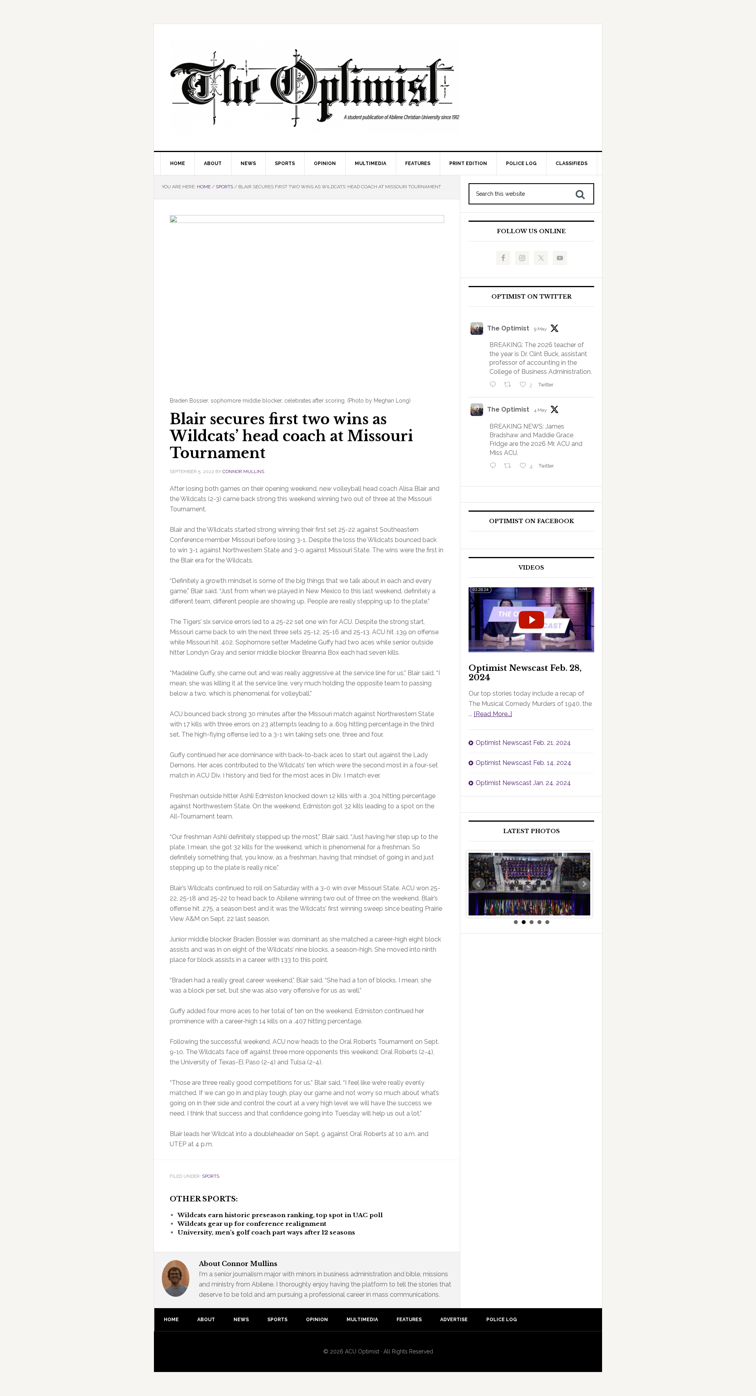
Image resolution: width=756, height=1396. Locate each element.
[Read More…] (493, 714)
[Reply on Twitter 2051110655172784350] (494, 466)
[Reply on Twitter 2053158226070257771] (494, 385)
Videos (531, 567)
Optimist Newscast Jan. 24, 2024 (523, 783)
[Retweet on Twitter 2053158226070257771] (510, 385)
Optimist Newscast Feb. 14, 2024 (523, 763)
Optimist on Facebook (531, 521)
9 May (540, 329)
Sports (210, 1176)
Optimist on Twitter (531, 296)
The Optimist (508, 328)
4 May (540, 410)
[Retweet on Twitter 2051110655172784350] (510, 466)
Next (584, 884)
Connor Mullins (243, 471)
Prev (478, 884)
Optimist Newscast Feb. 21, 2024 (523, 742)
